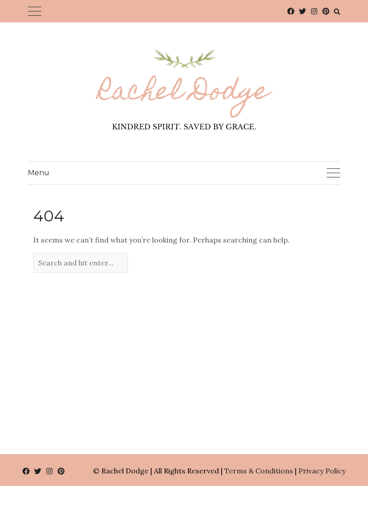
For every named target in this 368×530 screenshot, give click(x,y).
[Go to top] (344, 486)
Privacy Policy (322, 470)
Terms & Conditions (258, 470)
